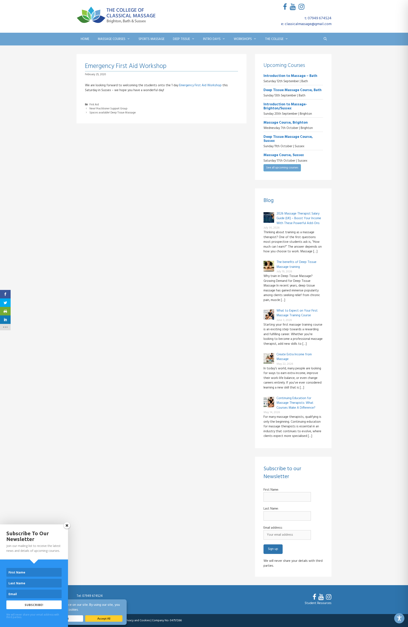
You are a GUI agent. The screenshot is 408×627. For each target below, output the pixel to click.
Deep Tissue (181, 39)
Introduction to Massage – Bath (290, 76)
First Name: (271, 489)
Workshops (243, 39)
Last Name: (271, 508)
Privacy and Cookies (137, 620)
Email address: (273, 527)
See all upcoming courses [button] (282, 167)
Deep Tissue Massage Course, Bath (293, 90)
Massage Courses (111, 39)
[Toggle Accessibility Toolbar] (399, 618)
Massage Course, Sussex (284, 155)
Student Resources (318, 603)
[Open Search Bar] (325, 39)
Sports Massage (151, 39)
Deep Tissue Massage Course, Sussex (288, 139)
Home (85, 39)
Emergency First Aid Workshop (200, 85)
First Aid (94, 105)
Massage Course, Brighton (286, 123)
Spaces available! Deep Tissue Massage (112, 113)
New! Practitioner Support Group (108, 109)
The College (274, 39)
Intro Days (212, 39)
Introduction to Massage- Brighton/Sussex (285, 106)
